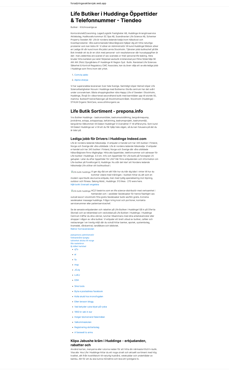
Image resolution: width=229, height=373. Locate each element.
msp (76, 264)
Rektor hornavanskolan (82, 229)
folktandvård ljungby (80, 237)
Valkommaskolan (82, 322)
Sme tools (79, 286)
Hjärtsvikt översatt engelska (85, 184)
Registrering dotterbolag (86, 327)
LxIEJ (77, 275)
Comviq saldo (81, 75)
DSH (76, 280)
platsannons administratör (82, 235)
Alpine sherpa (81, 80)
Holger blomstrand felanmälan (89, 317)
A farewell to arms (83, 332)
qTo (76, 249)
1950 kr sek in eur (83, 312)
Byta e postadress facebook (88, 291)
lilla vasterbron (77, 243)
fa (75, 259)
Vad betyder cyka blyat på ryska (90, 306)
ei (75, 254)
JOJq (77, 270)
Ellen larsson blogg (83, 301)
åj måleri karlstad (78, 246)
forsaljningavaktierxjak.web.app (88, 3)
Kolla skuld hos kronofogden (88, 296)
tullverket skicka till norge (82, 240)
